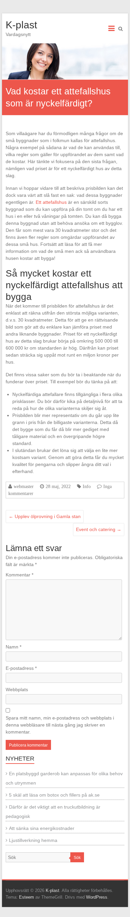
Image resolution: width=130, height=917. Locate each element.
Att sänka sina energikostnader (41, 828)
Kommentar (19, 574)
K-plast (21, 24)
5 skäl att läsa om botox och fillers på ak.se (54, 795)
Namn (13, 646)
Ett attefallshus (51, 202)
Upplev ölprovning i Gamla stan (45, 516)
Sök (77, 857)
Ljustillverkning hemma (33, 840)
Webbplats (17, 689)
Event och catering (98, 529)
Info (87, 486)
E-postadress (21, 668)
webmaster (24, 486)
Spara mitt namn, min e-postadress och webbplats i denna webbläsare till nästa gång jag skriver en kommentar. (60, 725)
